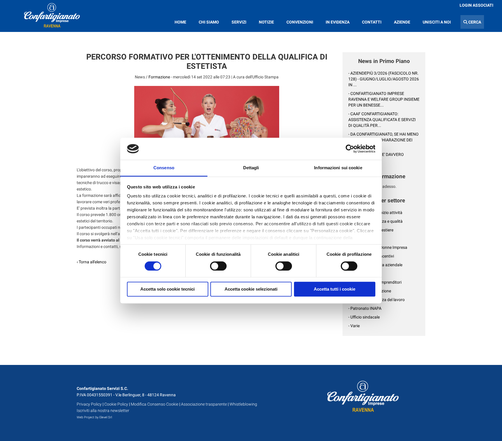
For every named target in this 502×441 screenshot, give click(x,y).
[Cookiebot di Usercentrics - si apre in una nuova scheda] (349, 148)
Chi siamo (209, 22)
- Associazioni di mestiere (370, 230)
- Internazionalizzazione (369, 291)
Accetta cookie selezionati (251, 289)
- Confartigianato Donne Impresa (377, 247)
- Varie (354, 325)
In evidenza (337, 22)
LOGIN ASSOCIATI (476, 5)
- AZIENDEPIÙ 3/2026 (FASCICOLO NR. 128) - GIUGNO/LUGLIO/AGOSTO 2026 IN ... (383, 79)
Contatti (371, 22)
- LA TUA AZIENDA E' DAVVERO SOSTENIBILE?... (376, 157)
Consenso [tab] (163, 167)
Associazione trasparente (204, 404)
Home (180, 22)
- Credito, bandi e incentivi (371, 256)
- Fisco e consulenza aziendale (375, 264)
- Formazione (360, 273)
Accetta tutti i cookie (334, 289)
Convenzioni (299, 22)
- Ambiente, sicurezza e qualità (375, 221)
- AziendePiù (359, 238)
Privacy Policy (89, 404)
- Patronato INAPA (364, 308)
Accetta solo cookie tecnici (167, 289)
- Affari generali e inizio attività (375, 212)
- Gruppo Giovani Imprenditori (374, 282)
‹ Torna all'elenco (91, 262)
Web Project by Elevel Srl (94, 417)
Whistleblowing (243, 404)
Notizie (266, 22)
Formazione (159, 77)
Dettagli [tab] (251, 167)
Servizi (239, 22)
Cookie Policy (116, 404)
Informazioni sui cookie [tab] (338, 167)
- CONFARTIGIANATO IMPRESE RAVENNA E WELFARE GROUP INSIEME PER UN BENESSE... (383, 99)
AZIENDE (402, 22)
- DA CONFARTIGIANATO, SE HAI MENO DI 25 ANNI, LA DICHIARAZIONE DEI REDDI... (383, 140)
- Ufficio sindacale (364, 317)
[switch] (218, 266)
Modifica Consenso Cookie (154, 404)
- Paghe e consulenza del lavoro (376, 299)
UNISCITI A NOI (437, 22)
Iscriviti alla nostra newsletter (103, 410)
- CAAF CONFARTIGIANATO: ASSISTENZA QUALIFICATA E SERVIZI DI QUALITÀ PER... (382, 119)
